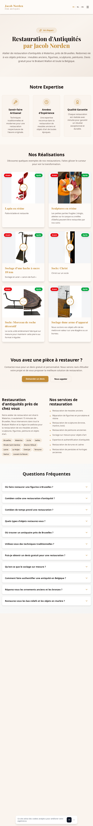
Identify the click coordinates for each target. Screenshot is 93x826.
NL (78, 7)
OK (69, 820)
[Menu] (87, 7)
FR (73, 7)
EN (82, 7)
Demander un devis (35, 379)
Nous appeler (60, 379)
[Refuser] (74, 819)
